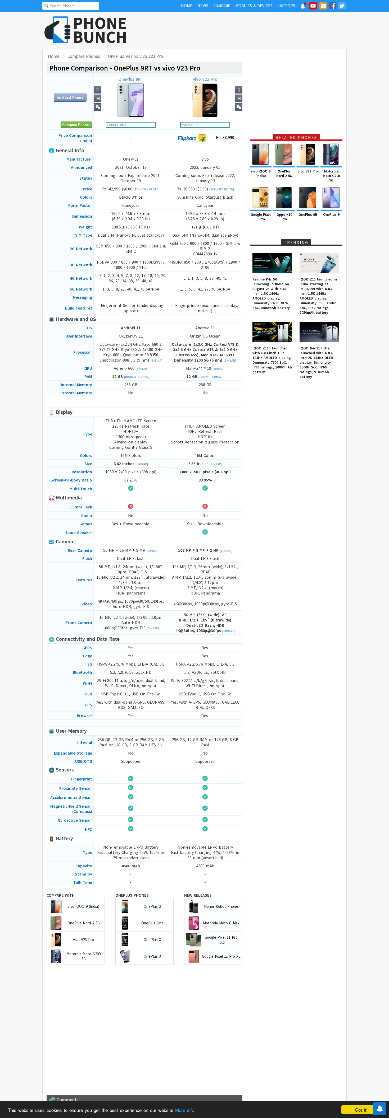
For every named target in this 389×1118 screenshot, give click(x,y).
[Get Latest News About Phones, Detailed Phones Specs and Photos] (57, 30)
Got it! (361, 1109)
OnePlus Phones (132, 895)
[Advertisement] (250, 30)
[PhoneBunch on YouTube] (313, 7)
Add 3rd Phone (70, 97)
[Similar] (156, 360)
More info (184, 1110)
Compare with (61, 895)
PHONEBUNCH (100, 30)
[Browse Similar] (136, 377)
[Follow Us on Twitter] (341, 6)
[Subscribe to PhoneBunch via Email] (323, 6)
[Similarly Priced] (147, 189)
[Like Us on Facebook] (332, 6)
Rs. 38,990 (224, 137)
